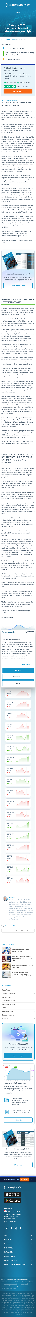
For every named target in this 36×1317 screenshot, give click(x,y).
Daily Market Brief (8, 39)
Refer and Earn (9, 1252)
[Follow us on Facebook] (11, 1228)
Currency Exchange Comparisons (15, 1264)
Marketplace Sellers (8, 1001)
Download (18, 1165)
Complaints (24, 1284)
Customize (17, 677)
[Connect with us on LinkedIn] (21, 1228)
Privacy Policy (28, 1281)
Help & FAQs (8, 1248)
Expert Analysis (9, 1256)
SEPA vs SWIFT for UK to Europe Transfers (20, 950)
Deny (18, 683)
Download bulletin (18, 286)
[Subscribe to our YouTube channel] (16, 1228)
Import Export (6, 997)
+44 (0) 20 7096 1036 (15, 1211)
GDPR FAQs (23, 1286)
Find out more (18, 1056)
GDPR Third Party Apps (8, 1288)
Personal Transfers (8, 1011)
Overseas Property (8, 1015)
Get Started (17, 91)
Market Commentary (11, 1260)
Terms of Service (6, 1281)
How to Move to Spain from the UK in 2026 (22, 966)
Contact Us (8, 1208)
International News (8, 1004)
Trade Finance (6, 990)
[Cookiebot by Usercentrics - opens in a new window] (25, 632)
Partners (17, 1281)
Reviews (7, 1244)
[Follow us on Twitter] (6, 1228)
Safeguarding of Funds (10, 1284)
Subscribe (18, 1120)
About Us (7, 1235)
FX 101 (4, 1008)
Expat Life (5, 1018)
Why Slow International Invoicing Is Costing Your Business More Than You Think (22, 974)
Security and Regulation (8, 1286)
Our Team (7, 1239)
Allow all (18, 670)
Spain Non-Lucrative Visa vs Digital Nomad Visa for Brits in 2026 (22, 958)
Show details (25, 664)
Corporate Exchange (8, 993)
